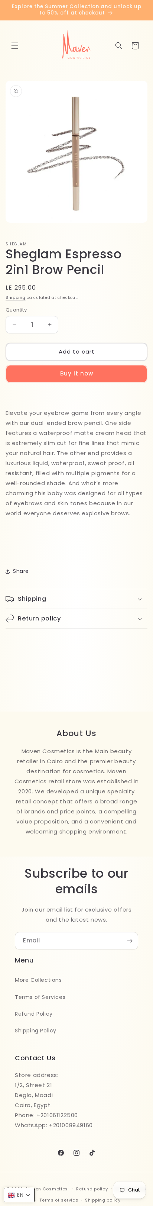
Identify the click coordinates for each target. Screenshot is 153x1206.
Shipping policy (103, 1200)
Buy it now (76, 373)
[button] (15, 46)
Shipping (16, 297)
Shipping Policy (35, 1030)
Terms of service (58, 1200)
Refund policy (92, 1189)
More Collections (38, 980)
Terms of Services (40, 997)
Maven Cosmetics (47, 1189)
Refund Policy (34, 1014)
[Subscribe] (129, 940)
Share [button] (21, 571)
